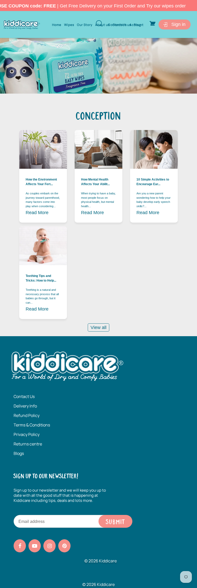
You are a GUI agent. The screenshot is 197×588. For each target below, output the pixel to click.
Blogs (19, 453)
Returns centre (28, 444)
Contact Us (24, 396)
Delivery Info (25, 406)
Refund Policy (27, 415)
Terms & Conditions (32, 425)
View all (98, 327)
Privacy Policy (27, 434)
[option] (98, 66)
